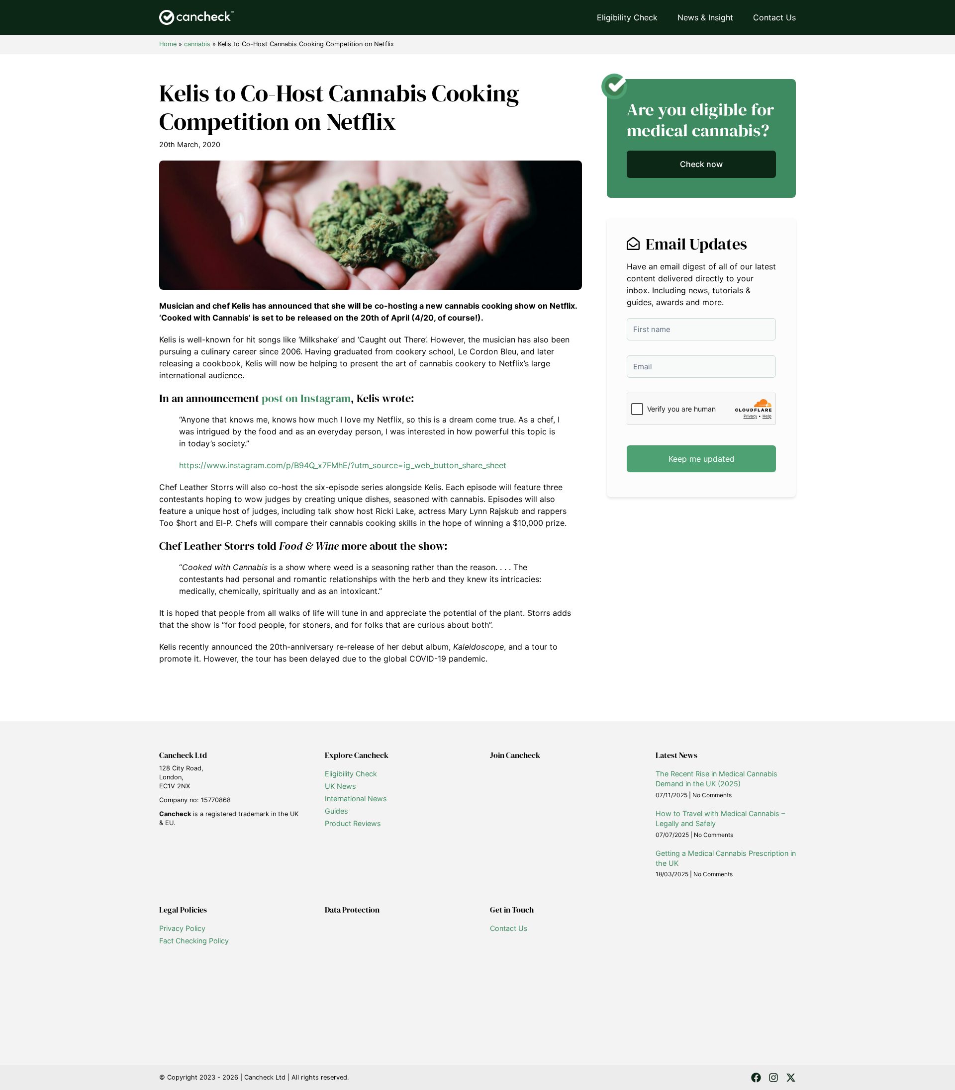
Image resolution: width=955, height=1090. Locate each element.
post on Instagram (306, 398)
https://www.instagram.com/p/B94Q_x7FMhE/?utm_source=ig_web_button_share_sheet (342, 465)
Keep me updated (701, 459)
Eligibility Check (627, 17)
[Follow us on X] (791, 1078)
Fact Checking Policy (194, 940)
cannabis (197, 44)
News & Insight (705, 17)
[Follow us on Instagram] (773, 1078)
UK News (340, 786)
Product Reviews (353, 823)
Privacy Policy (182, 928)
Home (168, 44)
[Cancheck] (196, 17)
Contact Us (774, 17)
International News (356, 798)
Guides (336, 811)
